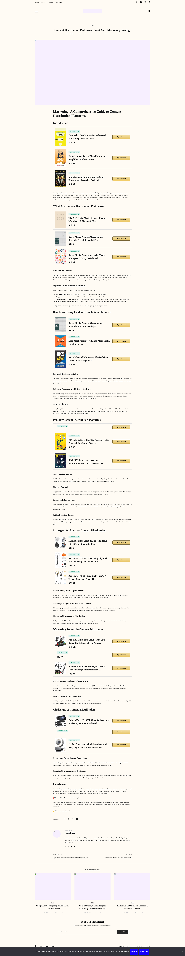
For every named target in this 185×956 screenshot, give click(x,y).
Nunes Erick (69, 34)
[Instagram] (141, 2)
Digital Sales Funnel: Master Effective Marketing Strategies (70, 857)
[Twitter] (145, 2)
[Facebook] (136, 2)
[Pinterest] (149, 2)
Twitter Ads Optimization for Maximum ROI (119, 857)
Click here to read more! (62, 811)
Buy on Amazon (121, 137)
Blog (92, 25)
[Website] (65, 846)
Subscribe (122, 931)
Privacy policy (144, 951)
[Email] (77, 819)
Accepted (134, 951)
